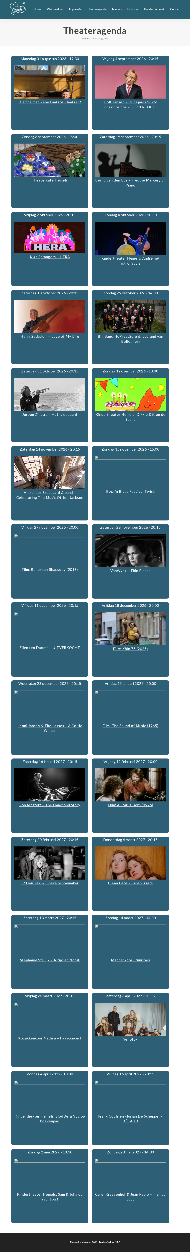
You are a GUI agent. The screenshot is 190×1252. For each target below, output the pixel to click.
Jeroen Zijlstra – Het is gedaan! (49, 414)
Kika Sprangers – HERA (50, 257)
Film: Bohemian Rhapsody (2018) (50, 569)
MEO (117, 1242)
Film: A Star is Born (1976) (130, 805)
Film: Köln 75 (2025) (130, 649)
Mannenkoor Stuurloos (130, 960)
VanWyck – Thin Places (130, 570)
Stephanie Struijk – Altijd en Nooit (50, 960)
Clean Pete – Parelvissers (130, 883)
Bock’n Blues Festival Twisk (130, 491)
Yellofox (130, 1039)
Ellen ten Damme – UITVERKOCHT (49, 647)
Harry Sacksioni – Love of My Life (49, 336)
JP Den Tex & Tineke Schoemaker (50, 883)
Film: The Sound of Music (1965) (130, 726)
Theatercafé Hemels (50, 180)
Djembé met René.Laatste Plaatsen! (49, 102)
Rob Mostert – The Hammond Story (49, 805)
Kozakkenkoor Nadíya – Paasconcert (49, 1038)
